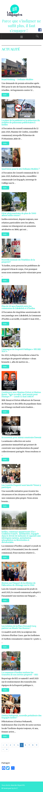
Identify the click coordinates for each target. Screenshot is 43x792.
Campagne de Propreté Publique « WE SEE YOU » (21, 350)
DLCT (16, 788)
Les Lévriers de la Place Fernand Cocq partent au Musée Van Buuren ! (19, 627)
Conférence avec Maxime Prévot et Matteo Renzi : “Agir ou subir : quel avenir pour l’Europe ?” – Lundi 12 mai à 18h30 (21, 394)
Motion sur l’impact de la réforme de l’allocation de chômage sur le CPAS (18, 584)
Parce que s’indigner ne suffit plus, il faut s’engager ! (21, 25)
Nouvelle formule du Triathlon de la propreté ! (18, 261)
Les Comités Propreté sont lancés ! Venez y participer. (21, 486)
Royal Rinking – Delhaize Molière (17, 79)
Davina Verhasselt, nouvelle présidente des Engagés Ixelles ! (21, 716)
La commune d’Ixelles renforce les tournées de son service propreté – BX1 (20, 673)
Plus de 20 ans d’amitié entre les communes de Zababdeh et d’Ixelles (18, 307)
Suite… (5, 95)
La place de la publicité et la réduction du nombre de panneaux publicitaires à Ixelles (21, 122)
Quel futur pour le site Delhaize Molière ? (21, 169)
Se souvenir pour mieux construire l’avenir (21, 437)
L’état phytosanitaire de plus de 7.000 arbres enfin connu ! (19, 214)
